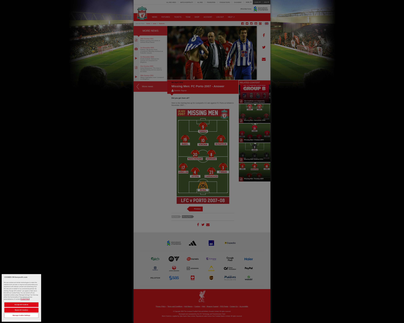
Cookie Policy (25, 299)
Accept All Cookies (21, 304)
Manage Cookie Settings (21, 315)
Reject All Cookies (21, 310)
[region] (21, 298)
